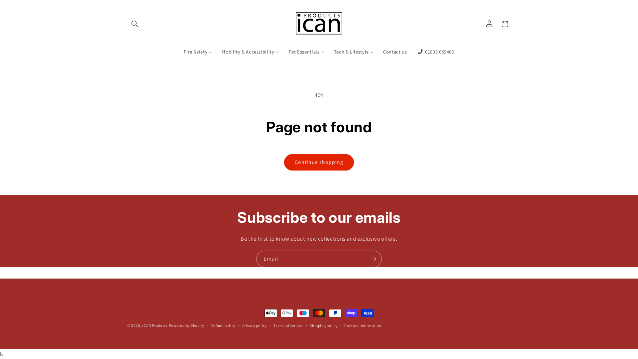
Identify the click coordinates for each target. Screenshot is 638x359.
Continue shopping (319, 162)
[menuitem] (198, 52)
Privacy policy (254, 325)
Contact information (362, 325)
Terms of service (288, 325)
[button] (135, 24)
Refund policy (223, 325)
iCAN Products (155, 325)
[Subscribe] (373, 259)
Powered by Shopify (186, 325)
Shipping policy (324, 325)
